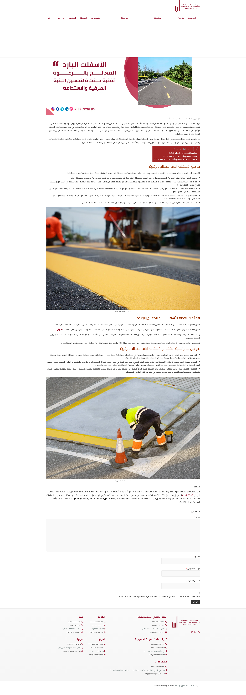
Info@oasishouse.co (157, 654)
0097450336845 (74, 621)
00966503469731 (158, 647)
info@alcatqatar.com (73, 632)
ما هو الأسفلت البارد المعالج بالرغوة (182, 152)
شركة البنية (187, 495)
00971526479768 (158, 666)
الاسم (197, 556)
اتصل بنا (72, 18)
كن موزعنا (95, 18)
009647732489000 (96, 644)
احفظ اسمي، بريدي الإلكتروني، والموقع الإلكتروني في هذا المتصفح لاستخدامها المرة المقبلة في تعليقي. (158, 596)
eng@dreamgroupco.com (155, 673)
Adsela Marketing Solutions (163, 685)
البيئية (59, 329)
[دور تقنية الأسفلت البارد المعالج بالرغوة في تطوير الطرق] (123, 72)
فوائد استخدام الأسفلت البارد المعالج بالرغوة (179, 156)
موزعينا (124, 18)
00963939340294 (74, 644)
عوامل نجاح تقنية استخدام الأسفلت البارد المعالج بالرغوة (175, 159)
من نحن (181, 18)
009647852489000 (96, 647)
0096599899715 (97, 625)
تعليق (197, 517)
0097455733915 (74, 625)
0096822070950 (158, 625)
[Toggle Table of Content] (194, 149)
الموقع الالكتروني (193, 580)
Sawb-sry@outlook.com (71, 651)
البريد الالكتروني (193, 568)
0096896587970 (158, 621)
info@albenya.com (157, 632)
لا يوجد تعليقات (191, 118)
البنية (198, 685)
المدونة (83, 18)
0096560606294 (97, 621)
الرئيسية (192, 18)
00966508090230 (158, 644)
